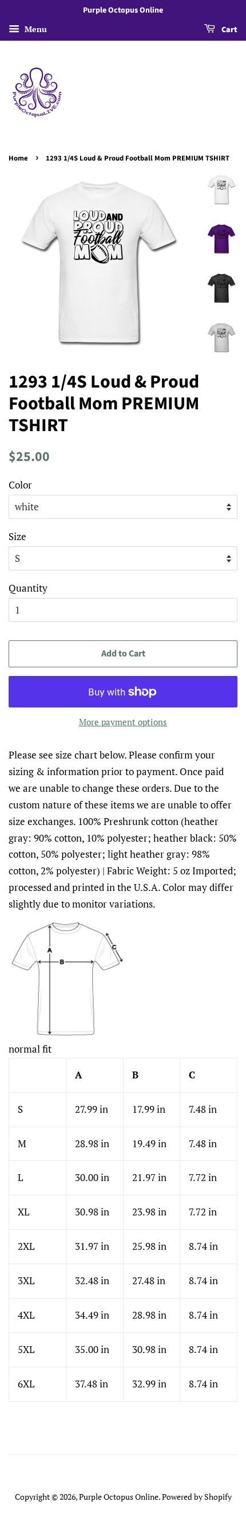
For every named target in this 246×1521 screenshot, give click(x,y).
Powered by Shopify (197, 1496)
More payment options (123, 722)
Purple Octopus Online (118, 1496)
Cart (228, 30)
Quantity (28, 588)
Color (20, 484)
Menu (34, 29)
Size (17, 536)
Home (18, 158)
